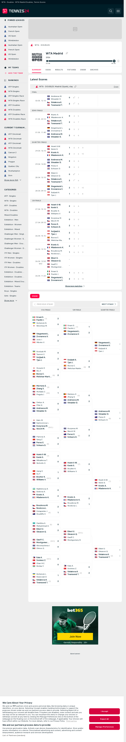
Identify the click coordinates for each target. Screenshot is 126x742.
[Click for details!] (75, 100)
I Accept (104, 711)
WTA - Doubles (42, 45)
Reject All (104, 719)
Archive (94, 70)
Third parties (71, 721)
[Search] (111, 11)
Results (59, 70)
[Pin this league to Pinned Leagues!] (66, 53)
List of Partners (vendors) (13, 735)
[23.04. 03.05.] (82, 61)
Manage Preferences (104, 727)
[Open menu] (118, 11)
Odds (48, 70)
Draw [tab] (35, 296)
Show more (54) (11, 180)
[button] (118, 61)
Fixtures (71, 70)
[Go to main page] (23, 11)
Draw (83, 70)
